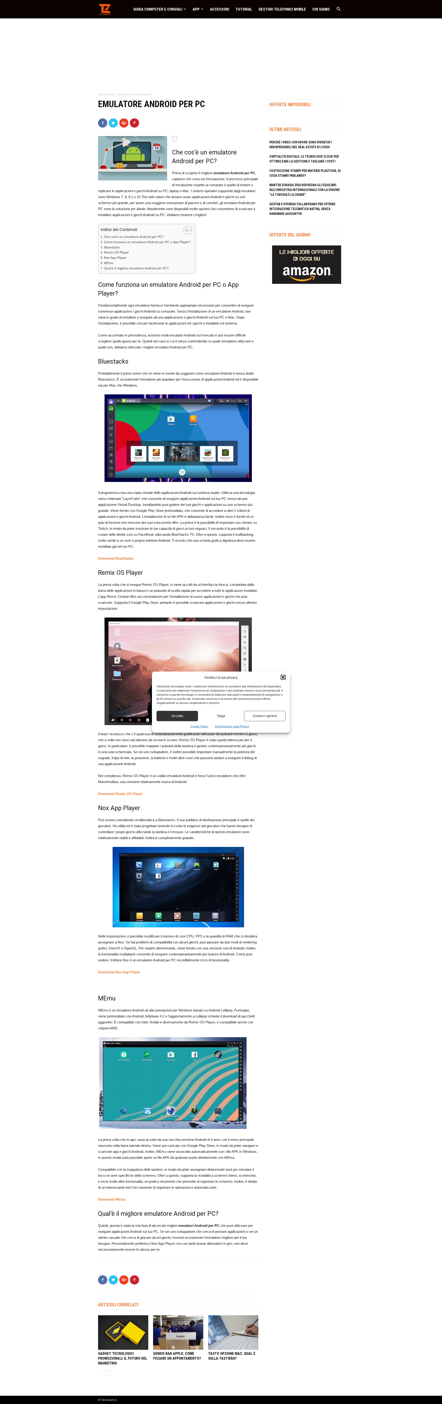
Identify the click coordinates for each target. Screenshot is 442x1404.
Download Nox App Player (119, 972)
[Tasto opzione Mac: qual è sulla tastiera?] (233, 1332)
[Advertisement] (221, 53)
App (196, 9)
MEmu (108, 263)
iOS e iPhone (106, 94)
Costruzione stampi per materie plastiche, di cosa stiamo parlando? (305, 173)
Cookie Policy (199, 726)
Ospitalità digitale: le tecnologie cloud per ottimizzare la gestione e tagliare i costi (304, 159)
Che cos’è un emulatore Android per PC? (134, 237)
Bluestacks (112, 247)
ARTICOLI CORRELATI (118, 1304)
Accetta (177, 716)
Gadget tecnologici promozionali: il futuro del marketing (122, 1358)
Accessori (219, 9)
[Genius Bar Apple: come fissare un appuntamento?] (178, 1332)
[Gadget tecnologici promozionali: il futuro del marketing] (123, 1332)
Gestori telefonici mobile (282, 9)
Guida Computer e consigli (157, 9)
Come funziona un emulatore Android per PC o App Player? (147, 242)
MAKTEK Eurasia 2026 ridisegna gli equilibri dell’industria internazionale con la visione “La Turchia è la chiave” (304, 190)
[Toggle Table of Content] (185, 230)
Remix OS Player (116, 252)
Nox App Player (115, 257)
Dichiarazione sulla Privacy (232, 726)
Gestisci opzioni (265, 716)
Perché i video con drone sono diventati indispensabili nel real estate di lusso (300, 144)
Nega (221, 716)
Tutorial (244, 9)
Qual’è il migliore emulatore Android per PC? (136, 268)
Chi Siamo (321, 9)
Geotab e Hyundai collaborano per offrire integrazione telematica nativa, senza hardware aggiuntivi (302, 209)
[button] (283, 677)
